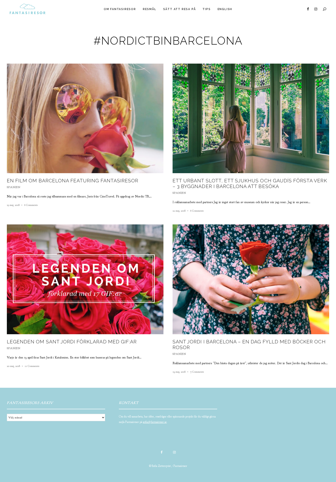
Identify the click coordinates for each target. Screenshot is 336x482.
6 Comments (31, 205)
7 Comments (197, 372)
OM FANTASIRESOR (120, 9)
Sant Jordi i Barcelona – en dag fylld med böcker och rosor (249, 344)
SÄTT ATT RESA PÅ (179, 9)
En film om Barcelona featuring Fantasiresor (72, 180)
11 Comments (32, 366)
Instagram (316, 9)
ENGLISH (225, 9)
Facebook (308, 9)
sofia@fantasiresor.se (155, 422)
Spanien (13, 187)
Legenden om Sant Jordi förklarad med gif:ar (72, 342)
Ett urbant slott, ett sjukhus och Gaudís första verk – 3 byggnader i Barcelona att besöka (250, 183)
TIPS (207, 9)
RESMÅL (149, 9)
